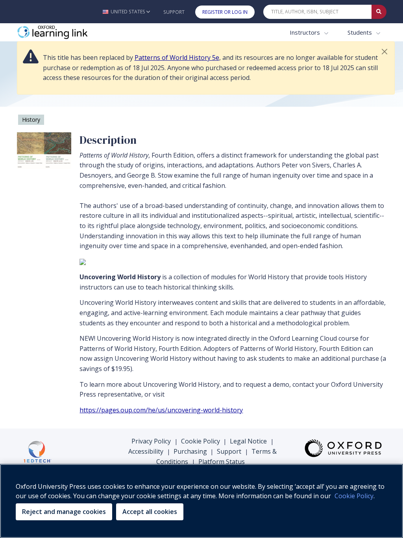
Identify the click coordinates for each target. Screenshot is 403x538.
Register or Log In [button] (225, 12)
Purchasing (190, 451)
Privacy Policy (151, 441)
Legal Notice (248, 441)
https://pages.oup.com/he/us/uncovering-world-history (161, 410)
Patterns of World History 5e (177, 57)
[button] (126, 11)
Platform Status (221, 461)
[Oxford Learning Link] (76, 32)
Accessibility (145, 451)
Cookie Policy (200, 441)
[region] (201, 501)
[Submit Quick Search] (379, 12)
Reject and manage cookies (64, 511)
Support (174, 12)
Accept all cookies (149, 511)
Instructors (306, 32)
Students (360, 32)
